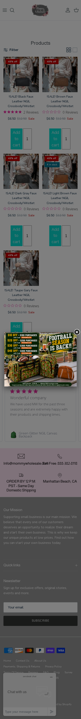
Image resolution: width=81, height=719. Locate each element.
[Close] (77, 332)
